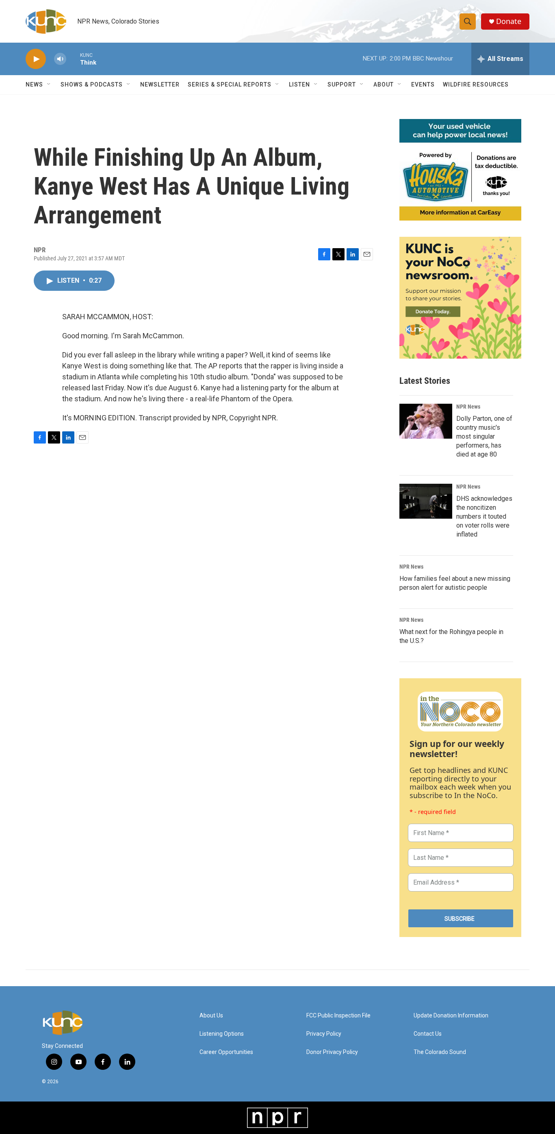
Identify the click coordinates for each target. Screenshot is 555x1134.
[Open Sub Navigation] (49, 84)
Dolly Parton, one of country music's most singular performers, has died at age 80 (484, 436)
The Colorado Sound (440, 1052)
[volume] (60, 59)
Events (423, 84)
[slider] (73, 58)
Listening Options (221, 1034)
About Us (211, 1016)
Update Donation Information (451, 1016)
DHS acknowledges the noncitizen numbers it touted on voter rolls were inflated (484, 516)
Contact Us (428, 1034)
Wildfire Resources (476, 84)
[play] (35, 59)
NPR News (468, 406)
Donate (508, 21)
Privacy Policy (323, 1034)
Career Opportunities (226, 1052)
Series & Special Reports (229, 84)
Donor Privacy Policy (332, 1052)
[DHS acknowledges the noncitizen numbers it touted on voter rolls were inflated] (425, 501)
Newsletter (160, 84)
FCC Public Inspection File (338, 1016)
